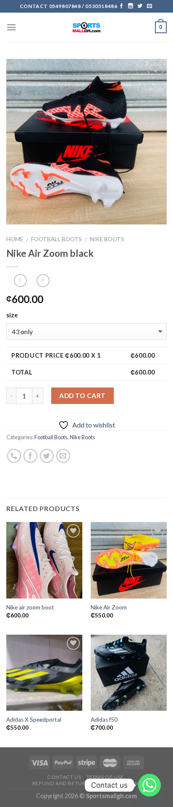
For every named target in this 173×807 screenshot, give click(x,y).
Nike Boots (107, 239)
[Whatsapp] (149, 785)
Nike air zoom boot (30, 607)
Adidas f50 (104, 719)
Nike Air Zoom (109, 607)
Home (14, 239)
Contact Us (64, 777)
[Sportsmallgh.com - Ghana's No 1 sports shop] (86, 27)
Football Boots (56, 239)
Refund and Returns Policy (72, 783)
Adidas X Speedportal (33, 719)
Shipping (130, 783)
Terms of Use (105, 777)
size (12, 315)
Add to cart (82, 395)
